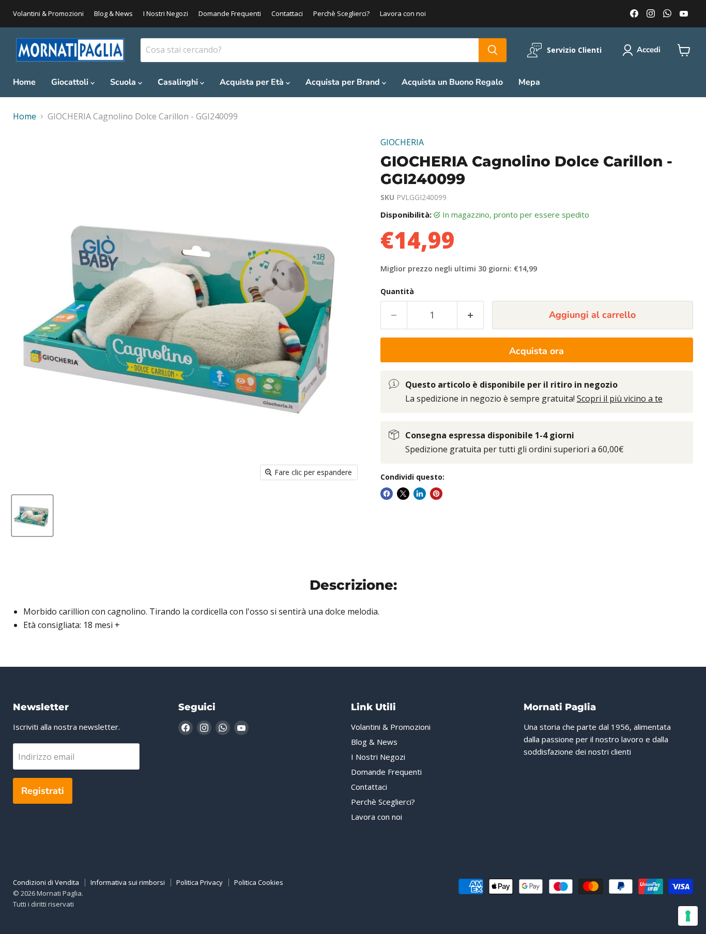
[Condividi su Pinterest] (436, 493)
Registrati (42, 791)
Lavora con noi (403, 14)
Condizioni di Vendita (46, 882)
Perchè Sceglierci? (341, 14)
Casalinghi (179, 82)
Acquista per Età (253, 82)
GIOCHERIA (402, 142)
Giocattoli (70, 82)
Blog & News (113, 14)
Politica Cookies (258, 882)
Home (24, 82)
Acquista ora (536, 351)
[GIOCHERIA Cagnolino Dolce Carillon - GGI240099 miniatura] (32, 515)
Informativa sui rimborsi (127, 882)
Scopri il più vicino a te (620, 398)
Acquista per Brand (343, 82)
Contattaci (287, 14)
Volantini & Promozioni (48, 14)
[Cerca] (493, 50)
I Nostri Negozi (165, 14)
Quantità (397, 291)
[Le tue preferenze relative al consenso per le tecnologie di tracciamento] (688, 916)
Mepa (529, 82)
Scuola (124, 82)
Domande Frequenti (229, 14)
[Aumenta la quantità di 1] (470, 315)
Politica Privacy (199, 882)
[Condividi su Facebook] (386, 493)
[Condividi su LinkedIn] (419, 493)
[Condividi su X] (403, 493)
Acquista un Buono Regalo (452, 82)
